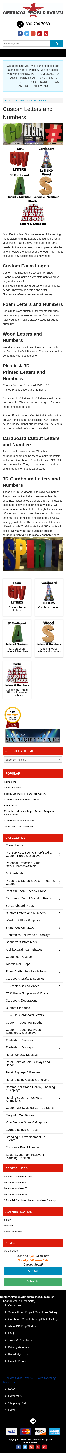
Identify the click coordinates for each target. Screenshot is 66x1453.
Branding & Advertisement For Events (26, 1138)
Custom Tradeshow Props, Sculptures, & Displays (24, 1031)
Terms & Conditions (20, 1340)
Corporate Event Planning (23, 1147)
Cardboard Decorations (21, 1000)
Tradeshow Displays (19, 1047)
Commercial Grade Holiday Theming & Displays (30, 1088)
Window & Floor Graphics (23, 920)
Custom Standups (18, 1008)
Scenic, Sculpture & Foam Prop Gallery (25, 793)
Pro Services (11, 805)
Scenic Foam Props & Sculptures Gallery (32, 1312)
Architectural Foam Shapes (24, 949)
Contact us (14, 1305)
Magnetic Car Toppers (21, 1115)
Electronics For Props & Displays (28, 935)
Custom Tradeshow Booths (24, 1022)
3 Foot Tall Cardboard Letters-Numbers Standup (30, 1200)
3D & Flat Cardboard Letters (25, 1015)
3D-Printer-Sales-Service (22, 986)
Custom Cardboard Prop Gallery (21, 799)
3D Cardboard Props (20, 905)
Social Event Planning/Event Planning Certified (25, 1156)
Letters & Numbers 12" (16, 1182)
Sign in (7, 1219)
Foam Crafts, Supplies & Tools (26, 971)
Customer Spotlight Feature (19, 820)
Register (8, 1225)
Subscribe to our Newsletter (19, 826)
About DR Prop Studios (22, 1326)
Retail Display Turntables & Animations (24, 1099)
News (11, 1389)
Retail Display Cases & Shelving (27, 1079)
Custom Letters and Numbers (26, 913)
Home (8, 100)
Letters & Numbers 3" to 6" (18, 1176)
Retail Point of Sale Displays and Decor (28, 1063)
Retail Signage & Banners (23, 1072)
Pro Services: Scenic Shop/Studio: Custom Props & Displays (29, 854)
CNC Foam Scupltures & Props (27, 993)
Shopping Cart (17, 1403)
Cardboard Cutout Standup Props (28, 898)
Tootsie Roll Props (18, 964)
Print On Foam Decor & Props (26, 891)
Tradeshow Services (19, 1040)
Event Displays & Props (22, 1129)
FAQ (11, 1333)
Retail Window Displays (22, 1054)
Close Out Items (12, 787)
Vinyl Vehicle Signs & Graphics (26, 1122)
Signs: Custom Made (20, 927)
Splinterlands (14, 873)
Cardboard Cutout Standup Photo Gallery (33, 1319)
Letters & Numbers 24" (16, 1194)
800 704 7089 (37, 24)
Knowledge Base (18, 1354)
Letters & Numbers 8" (15, 1188)
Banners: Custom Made (22, 942)
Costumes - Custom (19, 956)
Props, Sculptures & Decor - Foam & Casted (30, 882)
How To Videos (17, 1361)
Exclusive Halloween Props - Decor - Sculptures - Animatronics (30, 813)
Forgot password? (14, 1231)
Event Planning (16, 845)
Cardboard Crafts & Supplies (25, 978)
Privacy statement (19, 1347)
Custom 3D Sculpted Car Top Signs (30, 1107)
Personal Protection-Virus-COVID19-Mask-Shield (23, 864)
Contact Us (10, 781)
